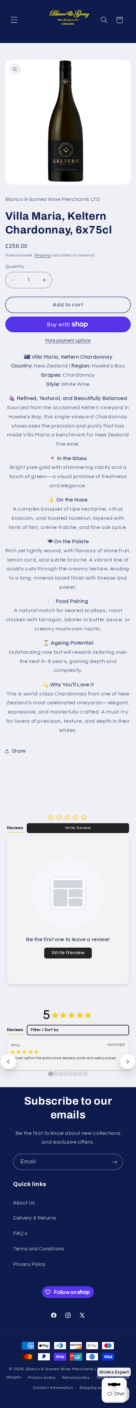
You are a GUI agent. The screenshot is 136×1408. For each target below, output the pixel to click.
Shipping (42, 255)
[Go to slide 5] (75, 1073)
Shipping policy (95, 1388)
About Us (24, 1202)
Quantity (14, 266)
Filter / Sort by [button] (44, 1030)
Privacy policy (42, 1377)
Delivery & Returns (34, 1218)
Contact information (53, 1388)
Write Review (78, 828)
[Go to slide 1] (55, 1073)
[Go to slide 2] (60, 1073)
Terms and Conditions (38, 1248)
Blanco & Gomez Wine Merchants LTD (64, 1369)
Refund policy (76, 1377)
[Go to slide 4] (70, 1073)
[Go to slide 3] (65, 1073)
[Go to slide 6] (80, 1073)
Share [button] (19, 751)
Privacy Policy (29, 1264)
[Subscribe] (114, 1162)
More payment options (68, 341)
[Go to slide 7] (85, 1073)
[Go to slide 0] (50, 1073)
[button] (13, 20)
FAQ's (20, 1233)
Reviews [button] (15, 828)
